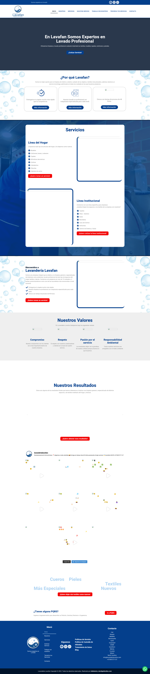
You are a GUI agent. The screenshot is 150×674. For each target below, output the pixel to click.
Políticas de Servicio (83, 639)
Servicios (71, 11)
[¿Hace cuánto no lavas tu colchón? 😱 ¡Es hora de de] (75, 475)
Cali (112, 632)
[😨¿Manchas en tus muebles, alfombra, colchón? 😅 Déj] (42, 475)
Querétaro (112, 647)
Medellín (112, 636)
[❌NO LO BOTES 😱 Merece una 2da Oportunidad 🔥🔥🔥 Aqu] (75, 542)
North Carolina (112, 655)
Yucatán (112, 651)
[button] (27, 415)
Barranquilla (112, 638)
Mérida (112, 649)
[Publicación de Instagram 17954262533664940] (42, 542)
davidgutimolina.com (105, 671)
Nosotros (62, 11)
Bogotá (112, 634)
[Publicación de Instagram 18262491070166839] (108, 542)
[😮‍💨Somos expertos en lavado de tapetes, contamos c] (42, 509)
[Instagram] (114, 2)
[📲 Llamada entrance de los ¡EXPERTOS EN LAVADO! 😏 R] (108, 475)
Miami (112, 653)
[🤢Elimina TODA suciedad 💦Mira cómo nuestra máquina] (75, 509)
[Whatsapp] (117, 2)
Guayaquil (112, 643)
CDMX (112, 645)
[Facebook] (110, 2)
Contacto (132, 11)
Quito (112, 640)
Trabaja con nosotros (100, 11)
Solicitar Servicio (83, 11)
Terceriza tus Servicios (118, 11)
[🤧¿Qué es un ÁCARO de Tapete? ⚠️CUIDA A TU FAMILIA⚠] (108, 509)
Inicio (54, 11)
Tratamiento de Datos (83, 647)
